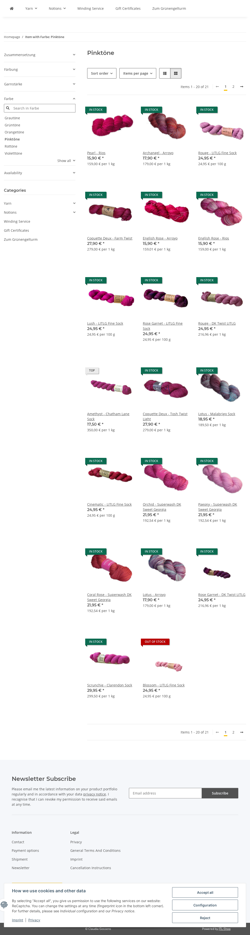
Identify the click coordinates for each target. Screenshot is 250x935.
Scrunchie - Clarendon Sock (109, 685)
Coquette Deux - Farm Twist (109, 238)
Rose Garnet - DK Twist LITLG (221, 594)
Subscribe (220, 793)
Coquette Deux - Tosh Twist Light (165, 416)
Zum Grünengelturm (21, 239)
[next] (241, 86)
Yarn (7, 203)
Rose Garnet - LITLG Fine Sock (163, 326)
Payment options (25, 850)
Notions (10, 212)
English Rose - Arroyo (160, 238)
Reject (205, 918)
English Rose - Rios (213, 238)
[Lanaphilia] (12, 8)
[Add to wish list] (126, 111)
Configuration (205, 905)
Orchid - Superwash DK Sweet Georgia (162, 507)
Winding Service (17, 221)
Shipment (20, 859)
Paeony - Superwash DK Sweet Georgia (217, 507)
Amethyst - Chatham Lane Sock (108, 416)
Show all (64, 160)
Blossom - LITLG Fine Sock (164, 685)
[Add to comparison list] (114, 111)
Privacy (34, 920)
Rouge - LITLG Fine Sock (217, 153)
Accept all (205, 892)
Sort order (99, 73)
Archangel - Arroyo (158, 153)
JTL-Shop (224, 929)
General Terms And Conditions (95, 850)
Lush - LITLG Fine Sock (105, 323)
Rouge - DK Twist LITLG (217, 323)
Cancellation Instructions (90, 867)
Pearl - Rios (96, 153)
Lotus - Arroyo (154, 594)
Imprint (17, 920)
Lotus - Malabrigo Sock (216, 414)
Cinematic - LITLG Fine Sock (109, 504)
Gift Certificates (16, 230)
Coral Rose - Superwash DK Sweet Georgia (109, 597)
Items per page (135, 73)
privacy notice (94, 794)
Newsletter (21, 867)
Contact (18, 842)
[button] (164, 73)
